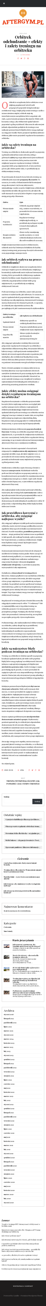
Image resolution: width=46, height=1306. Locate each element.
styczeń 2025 (8, 1035)
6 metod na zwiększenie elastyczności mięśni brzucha (20, 864)
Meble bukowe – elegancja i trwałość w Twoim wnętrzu (23, 840)
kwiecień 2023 (9, 1043)
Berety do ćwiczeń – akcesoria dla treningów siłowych (25, 956)
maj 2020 (7, 1186)
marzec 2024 (8, 1039)
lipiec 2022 (8, 1080)
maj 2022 (7, 1088)
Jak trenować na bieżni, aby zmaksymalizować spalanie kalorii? (21, 1260)
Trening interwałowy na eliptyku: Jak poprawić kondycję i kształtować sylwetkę (26, 980)
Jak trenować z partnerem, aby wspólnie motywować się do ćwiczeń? (27, 945)
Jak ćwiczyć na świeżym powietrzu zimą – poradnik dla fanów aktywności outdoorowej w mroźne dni (21, 1250)
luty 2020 (7, 1198)
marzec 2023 (8, 1047)
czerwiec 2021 (9, 1133)
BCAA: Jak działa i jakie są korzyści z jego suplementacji (26, 969)
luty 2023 (7, 1051)
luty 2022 (7, 1100)
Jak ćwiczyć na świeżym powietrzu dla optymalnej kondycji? (22, 892)
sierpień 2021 (9, 1125)
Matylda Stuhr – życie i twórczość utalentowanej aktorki (22, 878)
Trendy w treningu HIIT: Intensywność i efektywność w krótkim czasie (21, 1225)
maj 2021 (7, 1137)
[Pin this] (28, 58)
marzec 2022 (8, 1096)
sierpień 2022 (9, 1076)
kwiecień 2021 (9, 1141)
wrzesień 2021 (9, 1121)
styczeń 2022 (8, 1104)
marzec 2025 (8, 1031)
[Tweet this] (21, 58)
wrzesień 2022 (9, 1072)
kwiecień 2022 (9, 1092)
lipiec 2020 (8, 1178)
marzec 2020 (9, 1194)
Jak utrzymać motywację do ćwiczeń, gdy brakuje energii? (22, 1240)
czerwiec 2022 (9, 1084)
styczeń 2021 (8, 1153)
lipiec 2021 (8, 1129)
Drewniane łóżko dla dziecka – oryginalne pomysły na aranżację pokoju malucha (23, 833)
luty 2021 (7, 1149)
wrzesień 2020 (9, 1170)
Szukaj (6, 797)
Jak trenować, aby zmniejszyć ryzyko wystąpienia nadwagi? (22, 885)
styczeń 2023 (8, 1055)
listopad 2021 (9, 1113)
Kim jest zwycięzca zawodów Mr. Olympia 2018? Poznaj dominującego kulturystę (21, 1231)
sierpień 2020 (9, 1174)
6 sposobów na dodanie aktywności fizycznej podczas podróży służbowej (20, 1245)
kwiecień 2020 (9, 1190)
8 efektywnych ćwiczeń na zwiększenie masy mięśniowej (21, 1269)
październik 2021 (10, 1117)
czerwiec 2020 (9, 1182)
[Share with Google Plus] (24, 58)
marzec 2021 (8, 1145)
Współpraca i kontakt (23, 1286)
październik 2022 (10, 1068)
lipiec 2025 (8, 1027)
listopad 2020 (9, 1162)
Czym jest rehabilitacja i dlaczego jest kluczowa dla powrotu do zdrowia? (23, 819)
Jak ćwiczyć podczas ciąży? (11, 1236)
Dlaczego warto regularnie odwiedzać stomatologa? (23, 826)
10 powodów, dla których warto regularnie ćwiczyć (20, 1255)
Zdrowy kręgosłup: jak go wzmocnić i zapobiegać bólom (21, 1265)
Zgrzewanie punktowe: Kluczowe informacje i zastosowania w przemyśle (23, 847)
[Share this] (18, 58)
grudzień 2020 (9, 1158)
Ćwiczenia (26, 55)
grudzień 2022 (9, 1059)
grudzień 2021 (9, 1108)
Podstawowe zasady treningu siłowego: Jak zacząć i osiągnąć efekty (27, 992)
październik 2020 (10, 1166)
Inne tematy (8, 931)
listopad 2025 (9, 1018)
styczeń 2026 (9, 1014)
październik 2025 (10, 1023)
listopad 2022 (9, 1063)
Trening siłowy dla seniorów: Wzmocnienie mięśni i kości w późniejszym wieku (22, 871)
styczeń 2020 (9, 1203)
